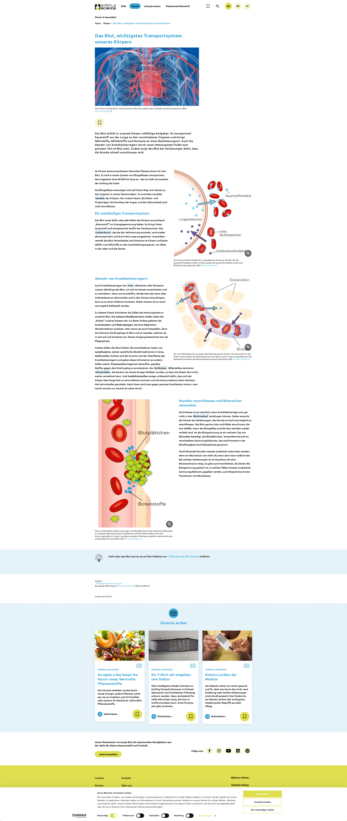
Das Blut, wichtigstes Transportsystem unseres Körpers (142, 23)
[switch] (140, 815)
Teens (135, 6)
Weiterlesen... (111, 713)
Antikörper (160, 367)
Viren (130, 285)
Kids (123, 6)
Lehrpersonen (152, 6)
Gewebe (100, 198)
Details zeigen (205, 816)
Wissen (106, 23)
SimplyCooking (240, 784)
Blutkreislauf (200, 416)
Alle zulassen (262, 794)
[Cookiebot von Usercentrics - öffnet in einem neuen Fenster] (79, 816)
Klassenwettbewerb (178, 6)
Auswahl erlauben (262, 802)
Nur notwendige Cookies (262, 810)
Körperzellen (102, 372)
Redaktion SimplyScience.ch (110, 583)
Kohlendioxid (103, 232)
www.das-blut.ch (211, 265)
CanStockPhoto (104, 111)
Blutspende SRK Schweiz (185, 556)
